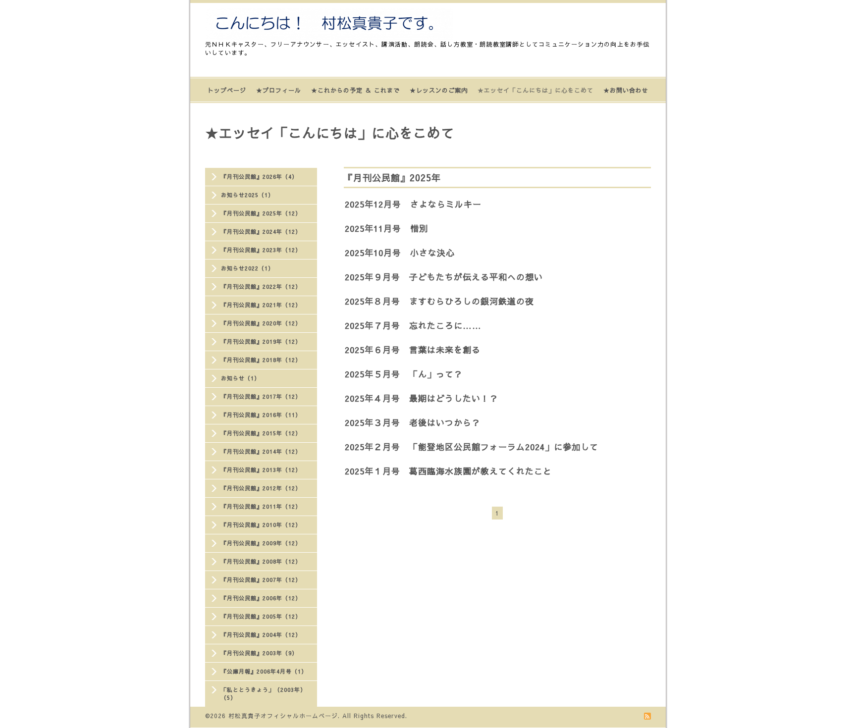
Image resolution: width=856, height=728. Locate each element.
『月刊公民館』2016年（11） (261, 414)
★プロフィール (278, 90)
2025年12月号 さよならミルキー (413, 204)
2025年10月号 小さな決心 (400, 253)
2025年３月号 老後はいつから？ (413, 422)
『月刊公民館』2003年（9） (259, 653)
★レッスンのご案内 (439, 90)
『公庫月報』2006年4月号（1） (264, 671)
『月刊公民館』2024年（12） (261, 231)
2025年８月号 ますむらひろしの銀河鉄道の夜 (439, 301)
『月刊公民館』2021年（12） (261, 305)
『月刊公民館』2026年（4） (259, 176)
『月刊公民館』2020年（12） (261, 323)
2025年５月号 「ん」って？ (404, 374)
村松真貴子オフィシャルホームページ (283, 716)
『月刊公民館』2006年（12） (261, 598)
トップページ (227, 90)
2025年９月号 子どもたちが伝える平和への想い (444, 277)
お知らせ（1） (240, 378)
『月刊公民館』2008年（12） (261, 561)
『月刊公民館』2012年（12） (261, 488)
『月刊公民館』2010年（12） (261, 524)
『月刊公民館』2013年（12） (261, 469)
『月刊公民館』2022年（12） (261, 286)
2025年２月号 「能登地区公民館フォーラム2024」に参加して (471, 447)
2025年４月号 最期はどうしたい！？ (421, 398)
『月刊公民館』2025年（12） (261, 213)
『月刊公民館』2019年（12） (261, 341)
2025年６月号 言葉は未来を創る (413, 350)
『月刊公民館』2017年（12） (261, 396)
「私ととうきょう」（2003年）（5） (263, 693)
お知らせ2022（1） (247, 268)
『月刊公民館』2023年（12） (261, 250)
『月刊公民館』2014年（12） (261, 451)
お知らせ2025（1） (247, 195)
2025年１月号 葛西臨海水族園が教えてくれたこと (448, 471)
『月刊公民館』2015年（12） (261, 433)
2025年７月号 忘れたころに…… (413, 325)
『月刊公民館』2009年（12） (261, 543)
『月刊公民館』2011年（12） (261, 506)
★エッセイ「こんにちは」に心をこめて (535, 90)
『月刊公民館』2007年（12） (261, 579)
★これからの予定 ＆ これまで (355, 90)
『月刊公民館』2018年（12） (261, 360)
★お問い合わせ (625, 90)
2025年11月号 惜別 (386, 228)
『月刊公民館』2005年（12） (261, 616)
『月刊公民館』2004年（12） (261, 634)
